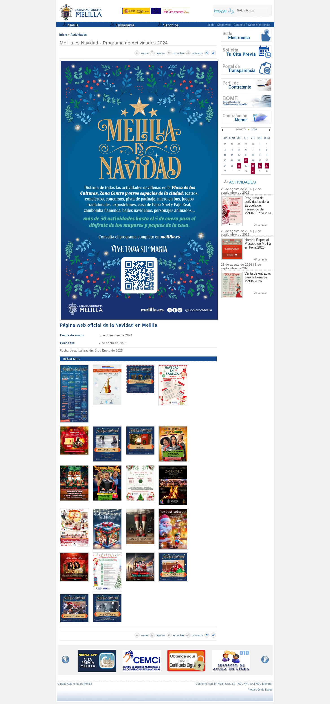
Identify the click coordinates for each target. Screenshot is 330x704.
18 (232, 160)
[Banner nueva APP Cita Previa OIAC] (97, 670)
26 (239, 165)
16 (267, 155)
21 (253, 160)
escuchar (178, 53)
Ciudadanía (124, 25)
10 (225, 155)
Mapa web (224, 24)
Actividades (78, 34)
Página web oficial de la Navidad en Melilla (108, 325)
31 (225, 171)
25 (232, 165)
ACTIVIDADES (242, 182)
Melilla (73, 25)
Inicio (210, 24)
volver (144, 53)
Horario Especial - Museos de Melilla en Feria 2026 (257, 243)
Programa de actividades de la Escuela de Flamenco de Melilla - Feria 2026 (258, 205)
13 (246, 155)
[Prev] (223, 130)
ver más (262, 225)
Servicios (170, 25)
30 (267, 165)
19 (239, 160)
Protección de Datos (260, 689)
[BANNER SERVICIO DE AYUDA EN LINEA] (231, 670)
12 (239, 155)
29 (260, 165)
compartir (197, 53)
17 (225, 160)
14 (253, 155)
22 (260, 160)
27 (246, 165)
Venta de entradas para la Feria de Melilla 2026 (257, 277)
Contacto (239, 24)
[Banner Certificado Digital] (186, 670)
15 (260, 155)
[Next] (269, 130)
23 (267, 160)
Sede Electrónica (259, 24)
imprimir (160, 53)
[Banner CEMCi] (142, 670)
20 (246, 160)
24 (225, 165)
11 (232, 155)
